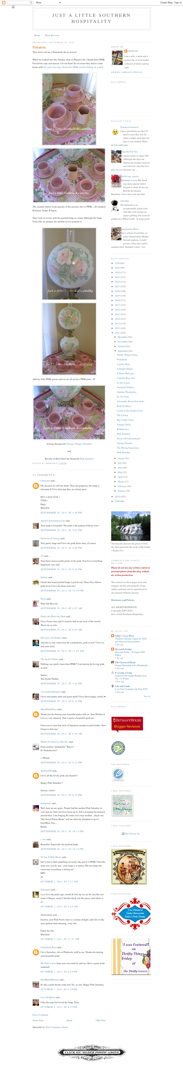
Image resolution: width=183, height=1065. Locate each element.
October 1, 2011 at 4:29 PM (59, 971)
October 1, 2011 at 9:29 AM (59, 906)
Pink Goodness (124, 405)
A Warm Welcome (125, 373)
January (122, 490)
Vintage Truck (124, 424)
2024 (117, 272)
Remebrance (123, 429)
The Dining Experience (128, 447)
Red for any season (129, 176)
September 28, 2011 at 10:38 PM (62, 590)
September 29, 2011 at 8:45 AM (62, 629)
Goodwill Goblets (125, 387)
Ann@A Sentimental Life (53, 520)
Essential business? (129, 127)
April (120, 476)
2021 (117, 286)
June (120, 467)
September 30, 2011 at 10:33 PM (62, 849)
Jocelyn (133, 51)
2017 (117, 305)
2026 (117, 263)
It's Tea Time (123, 396)
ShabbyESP (46, 770)
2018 (117, 300)
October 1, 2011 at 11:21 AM (60, 939)
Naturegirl (45, 889)
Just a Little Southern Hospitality (91, 18)
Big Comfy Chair (125, 419)
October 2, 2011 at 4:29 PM (59, 1007)
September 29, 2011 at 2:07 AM (62, 608)
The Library (122, 415)
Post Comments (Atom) (57, 1027)
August (121, 458)
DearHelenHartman (50, 979)
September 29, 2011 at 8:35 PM (61, 701)
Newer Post (38, 1020)
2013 (117, 323)
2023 (117, 277)
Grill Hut (124, 200)
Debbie (44, 577)
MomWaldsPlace (49, 709)
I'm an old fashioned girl (128, 438)
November (123, 341)
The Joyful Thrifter (50, 659)
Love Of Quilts (48, 997)
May (120, 472)
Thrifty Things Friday (127, 354)
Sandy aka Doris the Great (53, 616)
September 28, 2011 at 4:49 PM (61, 512)
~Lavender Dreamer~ (51, 691)
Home (37, 35)
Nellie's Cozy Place (124, 635)
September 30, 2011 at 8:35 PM (61, 795)
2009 (117, 501)
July (120, 462)
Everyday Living (123, 672)
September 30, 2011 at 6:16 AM (62, 733)
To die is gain (123, 382)
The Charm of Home (125, 662)
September (123, 350)
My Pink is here (48, 963)
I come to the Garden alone (130, 410)
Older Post (101, 1020)
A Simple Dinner (125, 368)
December (123, 336)
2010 (117, 496)
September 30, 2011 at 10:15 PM (62, 831)
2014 (117, 318)
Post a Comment (40, 1014)
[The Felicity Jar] (131, 833)
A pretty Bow (123, 364)
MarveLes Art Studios (51, 637)
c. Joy (43, 839)
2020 (117, 291)
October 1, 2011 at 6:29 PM (59, 989)
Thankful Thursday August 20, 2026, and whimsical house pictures (131, 640)
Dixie (43, 598)
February (122, 486)
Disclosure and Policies (122, 600)
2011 (117, 332)
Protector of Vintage (50, 538)
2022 (117, 281)
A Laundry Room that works (130, 401)
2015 (117, 314)
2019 (117, 295)
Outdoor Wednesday (127, 392)
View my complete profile (126, 72)
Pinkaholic (122, 359)
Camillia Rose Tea (126, 378)
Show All (147, 696)
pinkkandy (46, 803)
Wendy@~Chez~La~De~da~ (54, 741)
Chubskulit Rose (49, 947)
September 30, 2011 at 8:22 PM (61, 762)
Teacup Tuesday (124, 443)
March (121, 481)
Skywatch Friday (123, 649)
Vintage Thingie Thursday (79, 443)
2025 (117, 267)
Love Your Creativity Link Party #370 (131, 689)
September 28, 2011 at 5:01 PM (61, 530)
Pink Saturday (87, 458)
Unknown (45, 480)
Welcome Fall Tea (129, 151)
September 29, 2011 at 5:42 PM (61, 683)
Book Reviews (52, 35)
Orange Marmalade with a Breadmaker (131, 665)
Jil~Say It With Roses (51, 857)
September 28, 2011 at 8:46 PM (61, 569)
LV (42, 555)
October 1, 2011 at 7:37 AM (59, 881)
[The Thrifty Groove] (135, 974)
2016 (117, 309)
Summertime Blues (129, 229)
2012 (117, 328)
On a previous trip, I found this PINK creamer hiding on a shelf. (73, 67)
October (122, 346)
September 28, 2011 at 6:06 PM (61, 547)
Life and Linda (122, 686)
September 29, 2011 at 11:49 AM (62, 651)
